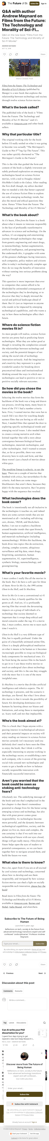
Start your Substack (19, 1133)
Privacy (24, 1129)
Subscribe (34, 3)
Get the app (34, 1133)
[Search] (44, 1022)
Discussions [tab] (21, 1023)
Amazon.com (20, 123)
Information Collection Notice (26, 952)
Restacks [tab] (18, 991)
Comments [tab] (8, 991)
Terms (30, 1129)
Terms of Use (36, 949)
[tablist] (13, 991)
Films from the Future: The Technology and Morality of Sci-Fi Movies (22, 87)
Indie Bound (15, 907)
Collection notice (39, 1129)
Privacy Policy (29, 1115)
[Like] (4, 54)
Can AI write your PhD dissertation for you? (13, 1031)
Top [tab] (5, 1023)
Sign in (43, 3)
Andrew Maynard (9, 46)
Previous (9, 973)
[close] (42, 1053)
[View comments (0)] (10, 54)
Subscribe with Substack (26, 1104)
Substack (14, 1138)
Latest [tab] (11, 1023)
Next (41, 973)
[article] (24, 1037)
